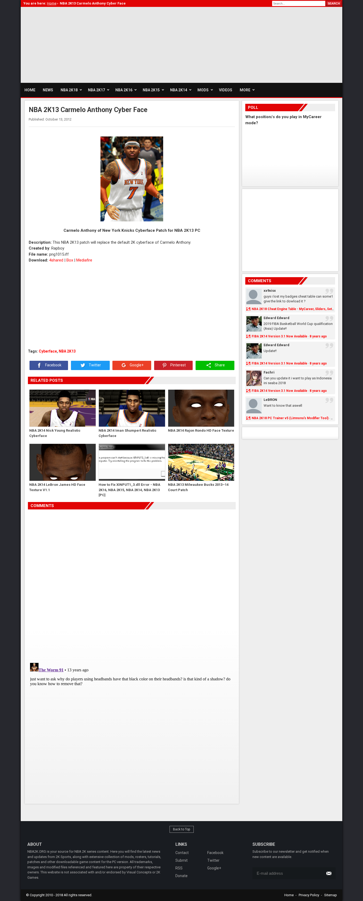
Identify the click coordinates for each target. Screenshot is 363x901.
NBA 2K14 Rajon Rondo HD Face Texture (201, 430)
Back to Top (181, 829)
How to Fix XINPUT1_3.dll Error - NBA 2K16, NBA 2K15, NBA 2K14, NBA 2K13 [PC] (129, 490)
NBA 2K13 (67, 351)
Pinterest (178, 365)
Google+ (136, 365)
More (245, 90)
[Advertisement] (117, 44)
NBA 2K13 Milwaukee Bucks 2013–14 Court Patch (198, 487)
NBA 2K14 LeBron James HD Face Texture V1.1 (57, 487)
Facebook (52, 365)
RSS (179, 868)
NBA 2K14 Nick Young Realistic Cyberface (55, 433)
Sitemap (330, 895)
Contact (182, 853)
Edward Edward (276, 318)
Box (69, 260)
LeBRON (270, 400)
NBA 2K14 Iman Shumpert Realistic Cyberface (128, 433)
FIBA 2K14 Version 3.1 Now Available (279, 336)
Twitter (94, 365)
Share (219, 365)
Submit (181, 860)
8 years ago (318, 336)
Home (289, 895)
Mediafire (84, 260)
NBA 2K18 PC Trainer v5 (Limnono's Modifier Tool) (290, 418)
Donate (181, 876)
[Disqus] (132, 584)
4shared (56, 260)
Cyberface (48, 351)
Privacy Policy (309, 895)
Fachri (269, 372)
